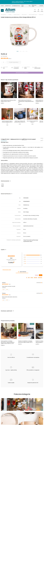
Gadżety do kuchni (9, 415)
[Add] (5, 62)
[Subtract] (2, 62)
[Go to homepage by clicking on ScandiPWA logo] (10, 10)
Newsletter (41, 5)
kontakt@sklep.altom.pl (16, 5)
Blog (29, 5)
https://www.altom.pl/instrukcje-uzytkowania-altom (30, 240)
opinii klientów (11, 259)
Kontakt (2, 5)
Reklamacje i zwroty (34, 6)
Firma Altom (22, 6)
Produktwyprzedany (13, 62)
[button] (22, 34)
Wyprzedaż (31, 401)
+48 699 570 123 (8, 5)
